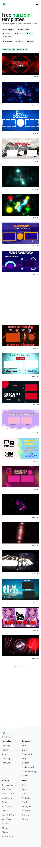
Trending (8, 33)
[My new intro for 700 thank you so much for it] (20, 92)
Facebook (27, 810)
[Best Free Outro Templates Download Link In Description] (20, 233)
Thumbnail (27, 754)
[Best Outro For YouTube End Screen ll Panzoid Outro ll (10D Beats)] (20, 392)
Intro (24, 745)
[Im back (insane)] (20, 645)
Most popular (9, 29)
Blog (24, 785)
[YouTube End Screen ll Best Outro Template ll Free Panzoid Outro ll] (20, 476)
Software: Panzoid (9, 49)
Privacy (25, 815)
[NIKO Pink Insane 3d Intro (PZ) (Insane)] (20, 504)
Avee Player (7, 819)
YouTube (26, 798)
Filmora (5, 810)
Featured (20, 33)
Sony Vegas (7, 785)
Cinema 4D (7, 798)
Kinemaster (7, 828)
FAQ (24, 789)
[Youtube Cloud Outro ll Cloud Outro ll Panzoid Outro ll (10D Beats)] (20, 589)
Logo (24, 758)
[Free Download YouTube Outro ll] (20, 148)
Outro (25, 750)
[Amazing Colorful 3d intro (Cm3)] (20, 533)
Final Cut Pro (8, 815)
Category (8, 41)
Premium (8, 37)
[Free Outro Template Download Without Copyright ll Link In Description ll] (20, 261)
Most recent (24, 29)
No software (7, 836)
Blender (5, 802)
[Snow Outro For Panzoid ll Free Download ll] (20, 363)
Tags (31, 41)
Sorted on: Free (22, 49)
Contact (26, 793)
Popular (5, 750)
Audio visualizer (29, 767)
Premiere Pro (8, 793)
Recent (5, 754)
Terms (25, 819)
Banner (25, 763)
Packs (25, 775)
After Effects (7, 789)
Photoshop (7, 806)
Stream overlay (29, 771)
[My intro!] (20, 64)
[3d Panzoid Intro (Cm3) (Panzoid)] (20, 177)
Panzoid (5, 823)
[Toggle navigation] (37, 4)
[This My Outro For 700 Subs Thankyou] (20, 120)
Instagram (26, 806)
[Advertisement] (20, 299)
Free (30, 33)
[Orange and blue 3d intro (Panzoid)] (20, 205)
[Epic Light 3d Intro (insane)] (20, 561)
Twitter (25, 802)
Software (20, 41)
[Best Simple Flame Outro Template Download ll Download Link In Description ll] (20, 335)
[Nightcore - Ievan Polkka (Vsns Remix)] (20, 617)
